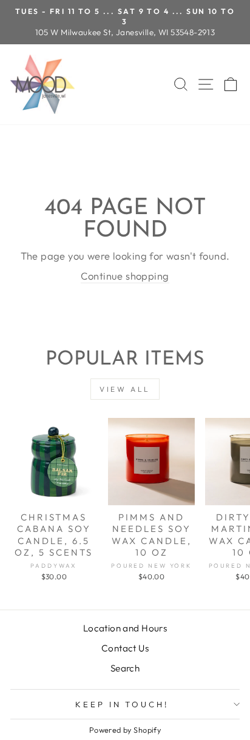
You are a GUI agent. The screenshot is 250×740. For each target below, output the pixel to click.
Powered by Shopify (125, 730)
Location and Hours (125, 628)
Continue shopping (125, 275)
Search (125, 668)
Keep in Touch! (122, 704)
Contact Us (125, 648)
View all (125, 389)
